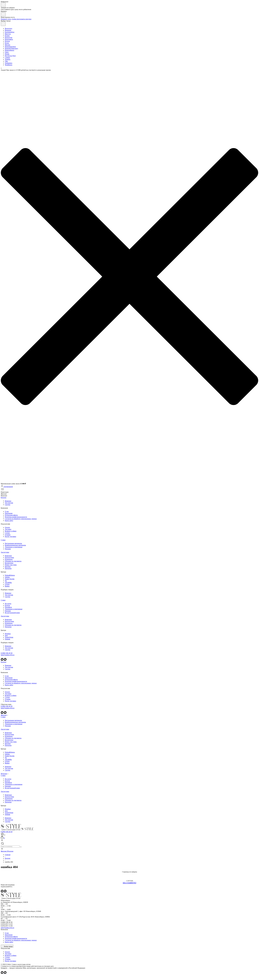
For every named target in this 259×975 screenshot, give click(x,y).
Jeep (6, 635)
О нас (7, 511)
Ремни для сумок (11, 565)
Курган (7, 41)
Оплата (7, 527)
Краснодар (8, 37)
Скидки (7, 504)
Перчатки (8, 568)
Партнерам (8, 513)
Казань (7, 36)
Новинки (8, 501)
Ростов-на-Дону (10, 56)
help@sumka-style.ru (7, 655)
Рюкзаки (8, 549)
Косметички (9, 563)
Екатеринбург (9, 32)
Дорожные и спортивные (13, 547)
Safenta (7, 577)
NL (6, 581)
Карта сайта (9, 520)
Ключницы (9, 559)
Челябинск (8, 65)
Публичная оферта (11, 515)
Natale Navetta (9, 579)
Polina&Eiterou (10, 575)
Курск (7, 43)
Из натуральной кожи (12, 613)
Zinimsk (7, 639)
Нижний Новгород (11, 48)
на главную (129, 883)
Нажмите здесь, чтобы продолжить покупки (16, 19)
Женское (4, 715)
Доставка (8, 529)
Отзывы (7, 535)
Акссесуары (5, 552)
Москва (7, 45)
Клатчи (7, 605)
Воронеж (8, 30)
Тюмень (7, 59)
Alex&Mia (8, 582)
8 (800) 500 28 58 (6, 653)
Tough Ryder (9, 637)
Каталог (3, 497)
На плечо (8, 603)
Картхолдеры (9, 557)
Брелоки (8, 566)
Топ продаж (9, 503)
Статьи (7, 533)
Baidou (7, 586)
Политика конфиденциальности (16, 517)
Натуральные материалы (13, 543)
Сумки (3, 540)
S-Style (7, 584)
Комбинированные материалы (15, 545)
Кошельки (8, 556)
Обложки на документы (13, 561)
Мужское (4, 774)
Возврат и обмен (10, 531)
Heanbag (8, 634)
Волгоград (8, 28)
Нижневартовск (10, 46)
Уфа (6, 61)
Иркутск (8, 34)
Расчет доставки (10, 536)
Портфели (8, 607)
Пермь (7, 54)
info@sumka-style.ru (7, 928)
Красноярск (9, 39)
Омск (7, 52)
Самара (7, 57)
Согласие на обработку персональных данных (21, 519)
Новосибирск (9, 50)
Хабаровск (8, 63)
